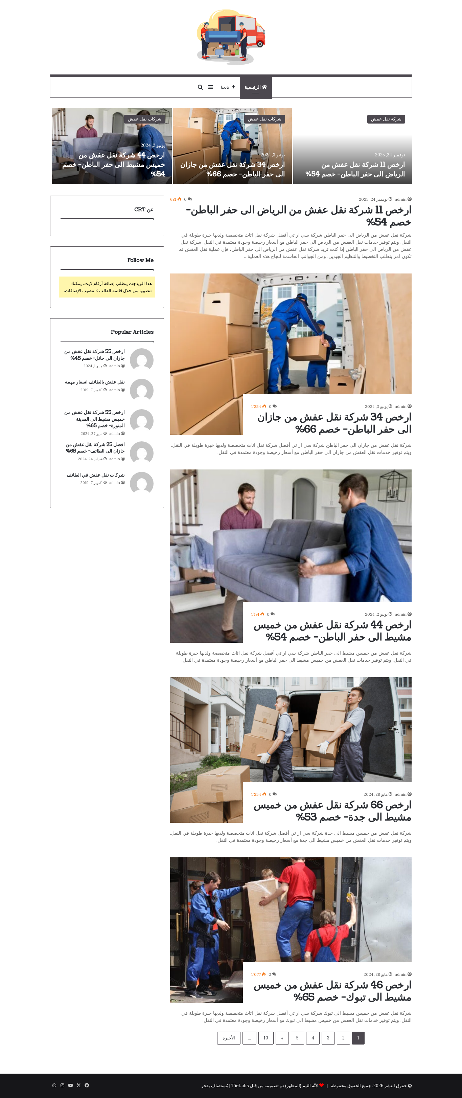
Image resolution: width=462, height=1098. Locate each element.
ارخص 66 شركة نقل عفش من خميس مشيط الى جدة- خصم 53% (333, 811)
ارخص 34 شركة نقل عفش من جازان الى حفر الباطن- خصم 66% (232, 169)
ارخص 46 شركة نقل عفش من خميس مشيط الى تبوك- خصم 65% (333, 991)
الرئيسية (253, 87)
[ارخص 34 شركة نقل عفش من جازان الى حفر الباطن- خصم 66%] (232, 146)
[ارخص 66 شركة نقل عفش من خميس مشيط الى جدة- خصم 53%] (291, 750)
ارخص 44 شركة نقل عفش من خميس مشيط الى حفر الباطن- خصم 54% (113, 165)
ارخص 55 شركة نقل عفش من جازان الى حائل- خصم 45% (94, 354)
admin (401, 199)
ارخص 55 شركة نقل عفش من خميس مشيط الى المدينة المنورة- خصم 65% (94, 419)
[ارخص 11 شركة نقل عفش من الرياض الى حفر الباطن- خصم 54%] (352, 146)
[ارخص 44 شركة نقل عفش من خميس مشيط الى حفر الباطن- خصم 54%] (111, 146)
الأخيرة (229, 1038)
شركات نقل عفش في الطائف (96, 475)
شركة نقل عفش (386, 119)
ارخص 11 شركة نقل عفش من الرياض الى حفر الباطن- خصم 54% (355, 169)
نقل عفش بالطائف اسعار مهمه (95, 382)
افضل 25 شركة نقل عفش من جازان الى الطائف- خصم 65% (95, 448)
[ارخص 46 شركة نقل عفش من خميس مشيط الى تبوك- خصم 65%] (291, 930)
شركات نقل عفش (264, 119)
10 (266, 1038)
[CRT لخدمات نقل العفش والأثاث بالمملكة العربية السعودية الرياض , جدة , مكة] (231, 37)
